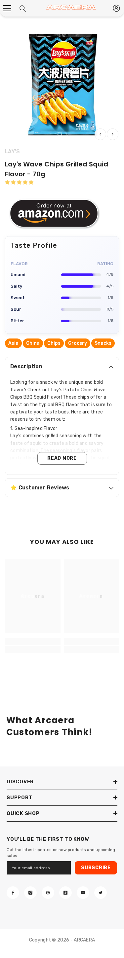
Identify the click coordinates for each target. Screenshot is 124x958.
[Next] (112, 134)
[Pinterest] (48, 892)
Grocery (77, 343)
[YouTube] (83, 892)
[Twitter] (100, 892)
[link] (33, 649)
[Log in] (116, 8)
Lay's (12, 151)
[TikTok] (65, 892)
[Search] (23, 9)
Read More (61, 458)
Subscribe (95, 867)
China (33, 343)
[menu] (7, 8)
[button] (19, 182)
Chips (54, 343)
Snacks (103, 343)
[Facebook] (13, 892)
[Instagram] (30, 892)
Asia (13, 343)
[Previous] (100, 134)
